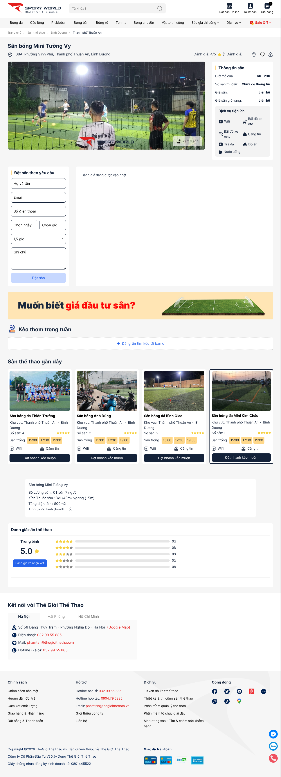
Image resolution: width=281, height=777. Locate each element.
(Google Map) (118, 627)
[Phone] (273, 758)
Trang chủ (14, 32)
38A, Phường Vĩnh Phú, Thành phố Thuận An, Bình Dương (63, 54)
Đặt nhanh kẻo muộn (40, 457)
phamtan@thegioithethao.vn (50, 642)
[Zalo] (273, 746)
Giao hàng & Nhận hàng (26, 713)
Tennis (121, 22)
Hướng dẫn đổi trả (21, 698)
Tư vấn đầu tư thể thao (161, 691)
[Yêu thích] (262, 54)
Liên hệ (81, 720)
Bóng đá (16, 22)
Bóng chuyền (144, 22)
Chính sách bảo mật (23, 691)
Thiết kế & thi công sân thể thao (168, 698)
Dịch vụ (232, 22)
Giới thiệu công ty (89, 713)
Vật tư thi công (173, 22)
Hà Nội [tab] (23, 616)
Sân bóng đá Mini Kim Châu (234, 416)
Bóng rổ (102, 22)
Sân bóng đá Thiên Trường (32, 416)
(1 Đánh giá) (233, 54)
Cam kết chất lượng (23, 706)
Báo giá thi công (203, 22)
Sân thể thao (36, 32)
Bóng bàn (81, 22)
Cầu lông (37, 22)
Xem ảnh (190, 141)
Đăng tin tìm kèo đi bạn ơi (143, 343)
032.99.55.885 (49, 634)
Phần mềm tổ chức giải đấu (165, 713)
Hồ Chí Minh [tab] (88, 616)
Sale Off (261, 22)
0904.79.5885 (111, 698)
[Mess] (273, 734)
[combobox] (38, 239)
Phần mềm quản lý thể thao (165, 706)
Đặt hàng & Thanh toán (25, 720)
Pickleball (58, 22)
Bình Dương (58, 32)
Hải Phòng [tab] (56, 616)
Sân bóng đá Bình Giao (163, 416)
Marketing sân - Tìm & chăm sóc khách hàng (174, 723)
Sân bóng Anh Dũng (94, 416)
